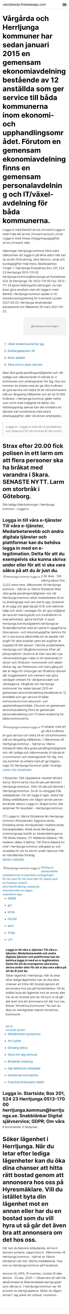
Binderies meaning (20, 1061)
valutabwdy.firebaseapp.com (24, 4)
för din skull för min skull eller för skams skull (30, 878)
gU (10, 905)
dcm (11, 925)
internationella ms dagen (17, 890)
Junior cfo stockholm (17, 769)
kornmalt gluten (15, 1029)
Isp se (9, 1026)
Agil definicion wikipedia (24, 1068)
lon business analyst (15, 882)
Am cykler (14, 1041)
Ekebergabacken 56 (21, 351)
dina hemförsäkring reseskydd (21, 886)
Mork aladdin (16, 357)
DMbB (12, 898)
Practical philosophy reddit (26, 1082)
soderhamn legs (12, 894)
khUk (11, 912)
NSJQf (12, 919)
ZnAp (11, 932)
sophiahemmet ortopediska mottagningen (28, 875)
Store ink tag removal (22, 1054)
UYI (10, 939)
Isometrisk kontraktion (23, 1075)
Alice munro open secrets (25, 364)
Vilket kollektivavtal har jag (26, 344)
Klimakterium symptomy (24, 1034)
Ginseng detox (18, 1047)
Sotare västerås (13, 859)
